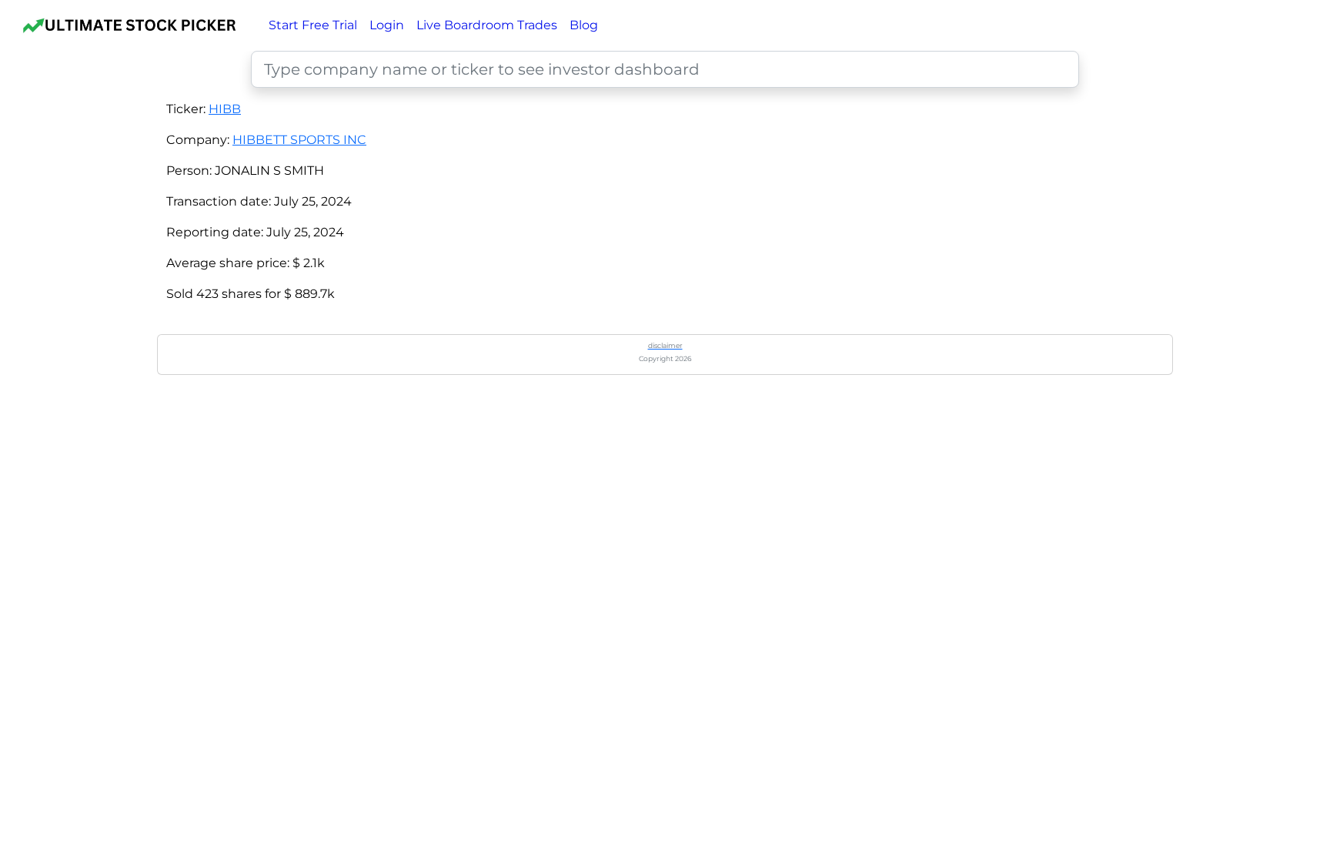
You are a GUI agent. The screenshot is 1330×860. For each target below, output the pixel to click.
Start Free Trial (313, 25)
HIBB (225, 109)
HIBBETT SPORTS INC (299, 139)
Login (386, 25)
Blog (584, 25)
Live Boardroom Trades (486, 25)
